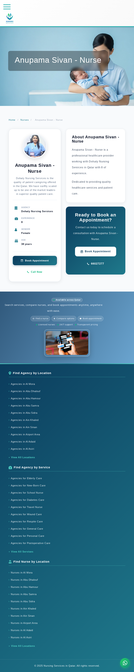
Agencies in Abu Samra (25, 405)
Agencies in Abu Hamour (26, 398)
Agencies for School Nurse (27, 492)
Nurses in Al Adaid (22, 630)
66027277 (97, 263)
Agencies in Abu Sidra (24, 412)
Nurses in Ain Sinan (23, 615)
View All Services (22, 551)
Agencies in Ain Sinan (24, 427)
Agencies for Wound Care (26, 514)
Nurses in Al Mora (22, 572)
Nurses (24, 120)
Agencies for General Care (27, 528)
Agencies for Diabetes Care (27, 499)
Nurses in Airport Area (24, 623)
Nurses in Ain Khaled (23, 608)
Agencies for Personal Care (27, 535)
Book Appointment (97, 251)
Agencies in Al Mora (23, 384)
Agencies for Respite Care (27, 521)
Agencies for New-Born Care (28, 485)
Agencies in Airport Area (25, 434)
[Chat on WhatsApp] (125, 663)
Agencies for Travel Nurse (27, 507)
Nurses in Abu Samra (24, 594)
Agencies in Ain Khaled (25, 420)
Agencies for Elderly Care (26, 478)
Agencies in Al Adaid (23, 441)
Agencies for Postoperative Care (30, 543)
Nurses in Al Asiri (21, 637)
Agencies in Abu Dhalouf (26, 391)
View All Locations (23, 457)
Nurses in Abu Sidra (23, 601)
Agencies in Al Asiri (22, 448)
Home (12, 120)
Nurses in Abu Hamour (24, 587)
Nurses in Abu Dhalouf (24, 579)
